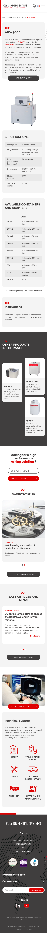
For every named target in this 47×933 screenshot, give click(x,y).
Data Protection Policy (16, 926)
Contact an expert (20, 471)
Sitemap (29, 929)
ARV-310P (9, 44)
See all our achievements (23, 574)
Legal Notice (34, 926)
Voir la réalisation (23, 531)
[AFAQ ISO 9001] (23, 863)
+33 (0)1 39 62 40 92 (34, 6)
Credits (18, 929)
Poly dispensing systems (13, 17)
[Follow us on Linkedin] (18, 906)
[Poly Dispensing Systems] (14, 6)
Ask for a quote (18, 479)
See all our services (20, 706)
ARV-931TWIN (35, 374)
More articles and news (23, 657)
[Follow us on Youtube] (27, 906)
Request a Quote (24, 78)
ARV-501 (35, 414)
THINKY (21, 42)
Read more (23, 623)
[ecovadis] (12, 862)
